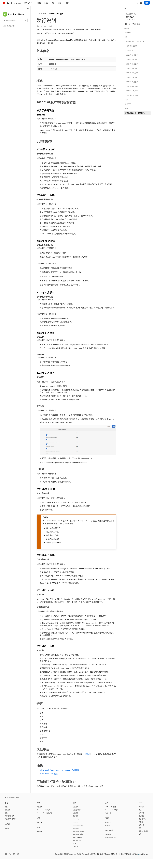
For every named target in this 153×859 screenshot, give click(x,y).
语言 (126, 100)
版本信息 (128, 33)
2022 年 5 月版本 (132, 91)
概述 (126, 37)
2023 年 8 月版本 (132, 68)
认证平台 (128, 104)
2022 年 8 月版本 (132, 86)
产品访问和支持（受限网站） (135, 113)
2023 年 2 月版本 (132, 77)
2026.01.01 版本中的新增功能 (134, 42)
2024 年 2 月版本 (132, 59)
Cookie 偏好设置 (111, 854)
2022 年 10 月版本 (132, 82)
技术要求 (86, 754)
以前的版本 (129, 51)
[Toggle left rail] (28, 8)
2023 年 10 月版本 (132, 64)
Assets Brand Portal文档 (49, 774)
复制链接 (137, 24)
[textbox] (15, 20)
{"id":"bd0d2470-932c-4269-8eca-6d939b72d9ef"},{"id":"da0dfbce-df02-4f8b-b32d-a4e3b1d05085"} (72, 30)
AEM (44, 14)
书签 (129, 24)
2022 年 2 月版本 (132, 95)
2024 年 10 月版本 (132, 55)
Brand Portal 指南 (56, 14)
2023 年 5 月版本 (132, 73)
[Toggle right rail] (124, 8)
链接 (126, 109)
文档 (38, 14)
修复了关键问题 (131, 46)
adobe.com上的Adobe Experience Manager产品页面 (59, 770)
